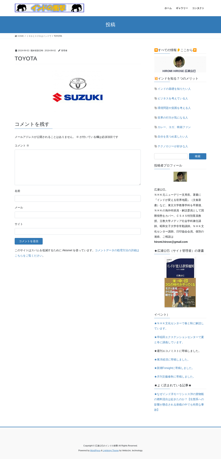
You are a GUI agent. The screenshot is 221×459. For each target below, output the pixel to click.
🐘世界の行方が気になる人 (171, 117)
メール (19, 207)
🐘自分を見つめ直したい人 (171, 136)
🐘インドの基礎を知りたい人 (172, 88)
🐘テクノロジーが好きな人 (171, 146)
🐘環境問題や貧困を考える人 (172, 107)
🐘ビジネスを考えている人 (171, 98)
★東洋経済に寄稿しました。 (172, 359)
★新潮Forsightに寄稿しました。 (174, 368)
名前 (17, 190)
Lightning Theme (111, 450)
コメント (22, 145)
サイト (19, 224)
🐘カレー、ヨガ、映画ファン (172, 127)
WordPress (95, 450)
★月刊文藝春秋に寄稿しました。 (175, 376)
